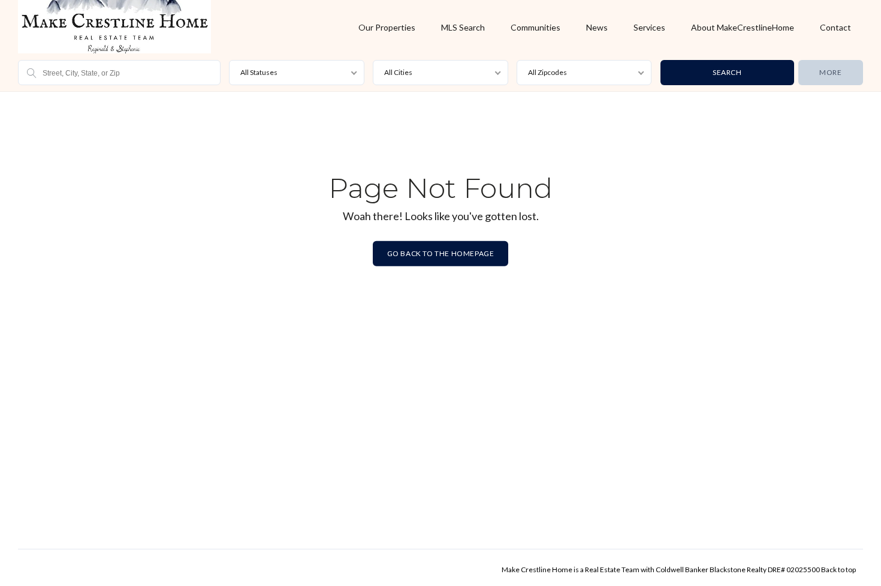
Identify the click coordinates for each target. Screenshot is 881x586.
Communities (535, 27)
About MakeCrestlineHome (742, 27)
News (597, 27)
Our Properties (386, 27)
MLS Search (463, 27)
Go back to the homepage (440, 253)
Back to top (838, 569)
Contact (835, 27)
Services (649, 27)
